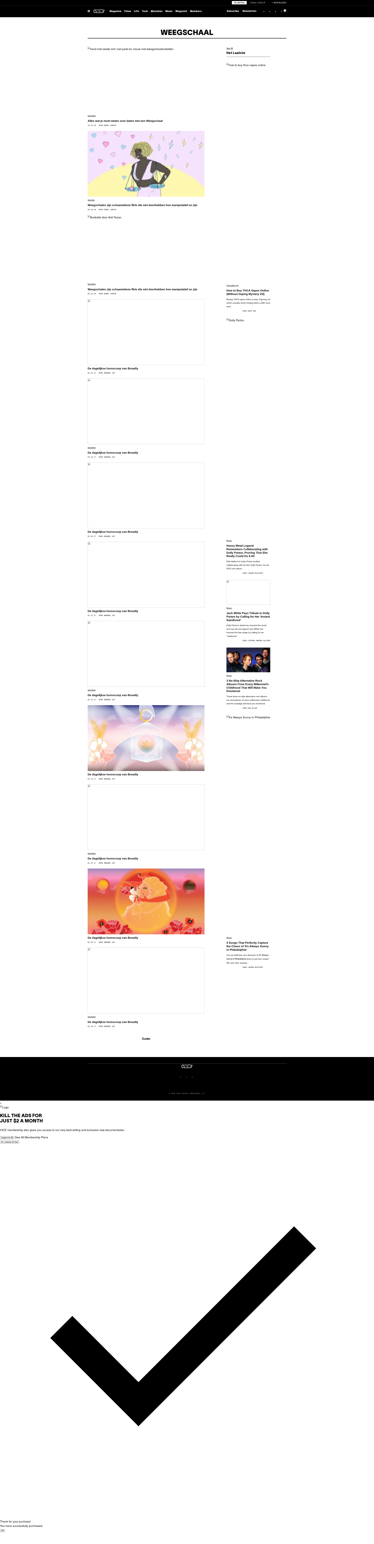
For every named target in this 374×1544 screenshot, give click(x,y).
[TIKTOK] (190, 1077)
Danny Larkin (110, 125)
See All (229, 48)
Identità (91, 200)
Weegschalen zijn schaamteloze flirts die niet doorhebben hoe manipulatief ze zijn (142, 205)
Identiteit (92, 116)
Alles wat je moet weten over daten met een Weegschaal (125, 120)
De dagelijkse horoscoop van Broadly (113, 368)
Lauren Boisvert (255, 573)
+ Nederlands (279, 3)
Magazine (115, 11)
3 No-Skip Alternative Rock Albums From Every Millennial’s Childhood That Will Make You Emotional (247, 686)
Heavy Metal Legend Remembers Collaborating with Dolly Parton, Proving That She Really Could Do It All (247, 551)
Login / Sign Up (257, 3)
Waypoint (181, 11)
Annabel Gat (109, 373)
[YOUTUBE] (196, 1077)
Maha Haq (252, 311)
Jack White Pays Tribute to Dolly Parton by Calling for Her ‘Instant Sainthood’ (248, 617)
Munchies (156, 11)
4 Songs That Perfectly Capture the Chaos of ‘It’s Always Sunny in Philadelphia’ (247, 946)
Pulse (127, 11)
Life (136, 11)
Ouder (146, 1038)
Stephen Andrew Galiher (259, 641)
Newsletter (250, 11)
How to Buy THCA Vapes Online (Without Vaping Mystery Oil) (247, 292)
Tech (145, 11)
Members (196, 11)
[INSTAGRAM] (184, 1077)
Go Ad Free (239, 3)
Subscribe (233, 11)
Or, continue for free (9, 1142)
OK (2, 1531)
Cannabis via (232, 285)
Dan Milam (252, 708)
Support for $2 (7, 1138)
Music (169, 11)
